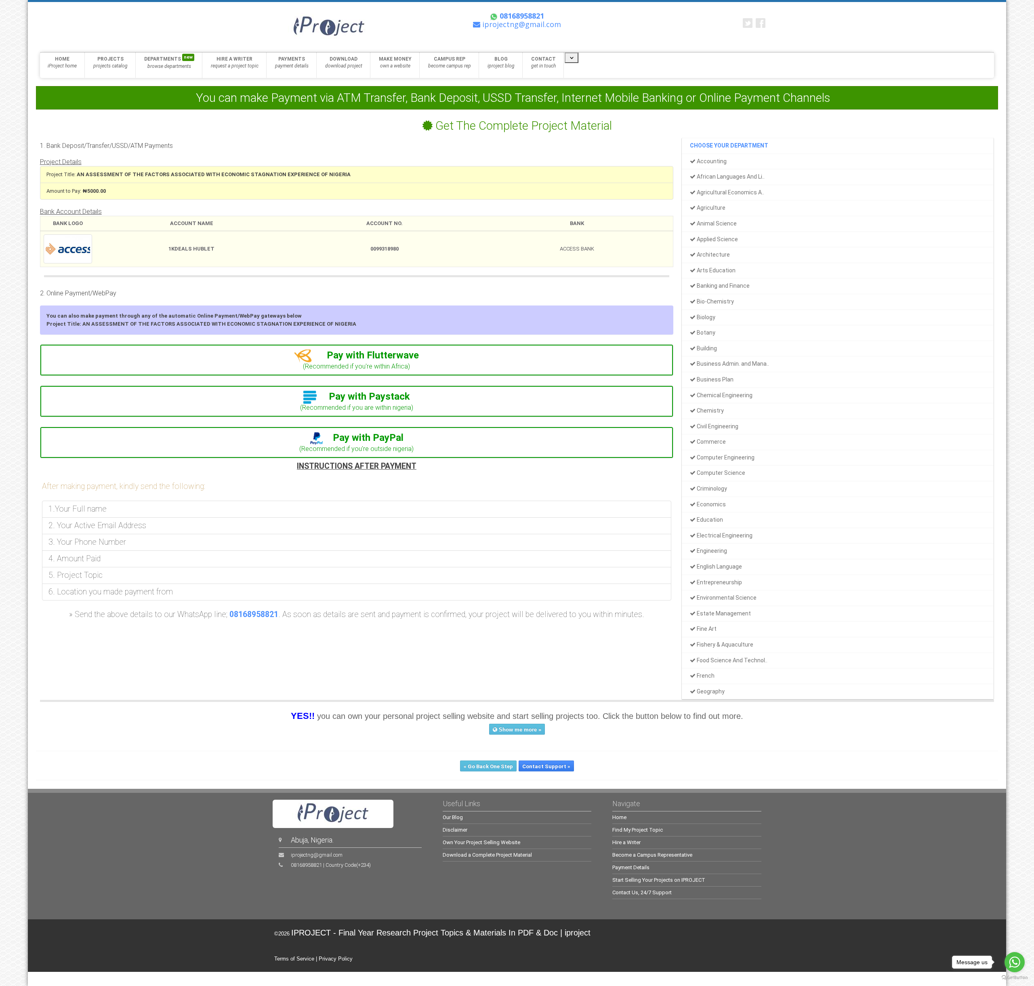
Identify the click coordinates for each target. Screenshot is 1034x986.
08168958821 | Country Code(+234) (331, 865)
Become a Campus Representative (652, 855)
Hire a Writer (626, 842)
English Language (719, 566)
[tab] (356, 360)
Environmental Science (726, 597)
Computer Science (720, 473)
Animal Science (716, 223)
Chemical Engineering (724, 395)
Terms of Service (294, 959)
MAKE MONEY (395, 62)
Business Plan (714, 379)
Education (709, 519)
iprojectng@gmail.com (317, 855)
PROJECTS (110, 62)
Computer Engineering (725, 457)
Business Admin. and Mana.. (732, 363)
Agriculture (710, 207)
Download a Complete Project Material (487, 855)
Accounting (711, 161)
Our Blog (453, 817)
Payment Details (630, 867)
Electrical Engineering (724, 535)
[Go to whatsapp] (1015, 962)
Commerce (711, 441)
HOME (62, 62)
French (705, 675)
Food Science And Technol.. (731, 660)
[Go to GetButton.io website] (1015, 977)
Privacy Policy (336, 959)
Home (619, 817)
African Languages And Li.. (730, 176)
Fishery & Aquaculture (724, 644)
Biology (705, 317)
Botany (705, 332)
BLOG (501, 62)
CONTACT (543, 62)
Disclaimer (455, 830)
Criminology (711, 488)
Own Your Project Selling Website (481, 842)
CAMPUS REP (449, 62)
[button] (356, 355)
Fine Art (706, 629)
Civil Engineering (717, 426)
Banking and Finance (723, 285)
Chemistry (710, 410)
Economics (711, 504)
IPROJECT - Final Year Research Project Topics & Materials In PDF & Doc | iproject (441, 932)
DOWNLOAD (343, 62)
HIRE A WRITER (234, 62)
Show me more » (519, 730)
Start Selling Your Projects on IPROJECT (658, 880)
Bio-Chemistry (715, 301)
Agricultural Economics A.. (730, 192)
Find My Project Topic (637, 830)
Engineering (711, 551)
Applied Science (717, 239)
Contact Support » (546, 766)
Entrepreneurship (719, 582)
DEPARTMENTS (168, 62)
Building (706, 348)
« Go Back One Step (488, 766)
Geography (710, 691)
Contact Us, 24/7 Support (642, 892)
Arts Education (716, 270)
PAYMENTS (292, 62)
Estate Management (723, 613)
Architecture (713, 254)
